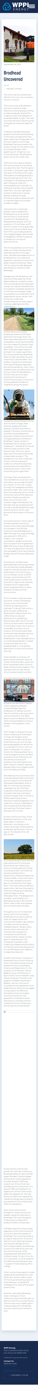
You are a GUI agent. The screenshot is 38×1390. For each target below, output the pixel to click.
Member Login (19, 1375)
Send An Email (10, 1366)
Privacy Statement (12, 1370)
